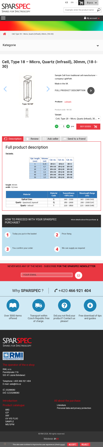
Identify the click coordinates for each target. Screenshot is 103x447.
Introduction (10, 400)
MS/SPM (9, 424)
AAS (7, 409)
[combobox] (78, 118)
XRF (7, 415)
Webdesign (48, 438)
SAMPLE (9, 421)
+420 (74, 290)
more (62, 445)
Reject (85, 444)
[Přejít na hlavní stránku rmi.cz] (17, 8)
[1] (78, 275)
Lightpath (68, 102)
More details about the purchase (83, 220)
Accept (72, 444)
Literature (61, 405)
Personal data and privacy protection (74, 408)
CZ (66, 2)
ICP (7, 412)
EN (72, 2)
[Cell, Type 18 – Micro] (27, 104)
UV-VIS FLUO (11, 418)
